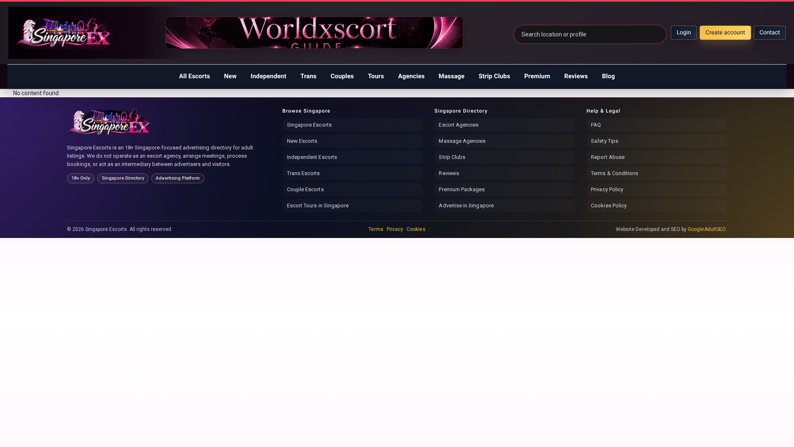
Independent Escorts (312, 157)
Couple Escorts (305, 189)
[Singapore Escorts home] (109, 122)
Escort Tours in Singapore (318, 205)
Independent (268, 76)
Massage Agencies (462, 141)
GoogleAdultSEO (707, 229)
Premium (537, 76)
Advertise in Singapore (466, 205)
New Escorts (302, 141)
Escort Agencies (458, 125)
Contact (770, 32)
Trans (308, 76)
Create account (725, 32)
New (230, 76)
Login (684, 32)
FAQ (596, 125)
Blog (608, 76)
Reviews (576, 76)
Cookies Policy (609, 205)
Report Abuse (607, 157)
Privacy (395, 229)
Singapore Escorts (309, 125)
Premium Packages (462, 189)
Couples (342, 76)
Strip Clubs (494, 76)
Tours (376, 76)
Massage (452, 76)
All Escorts (194, 76)
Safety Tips (604, 141)
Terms (375, 229)
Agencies (411, 76)
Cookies (416, 229)
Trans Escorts (303, 173)
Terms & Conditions (614, 173)
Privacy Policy (607, 189)
